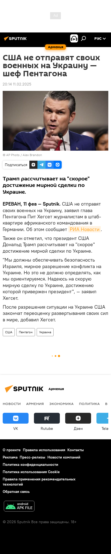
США (8, 332)
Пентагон (26, 332)
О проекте (12, 449)
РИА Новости (84, 229)
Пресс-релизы (32, 457)
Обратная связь (16, 491)
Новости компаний (63, 457)
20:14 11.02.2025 (17, 84)
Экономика (61, 403)
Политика (89, 403)
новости (12, 403)
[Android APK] (19, 507)
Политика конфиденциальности (30, 464)
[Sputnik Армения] (16, 40)
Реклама (10, 457)
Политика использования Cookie (31, 471)
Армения (35, 403)
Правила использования (44, 449)
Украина (45, 332)
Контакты (75, 449)
